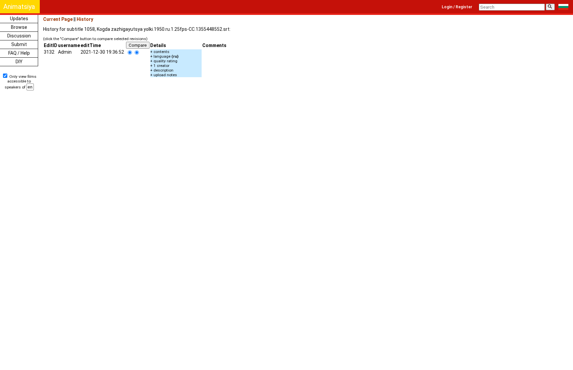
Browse (19, 27)
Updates (19, 18)
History (85, 19)
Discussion (19, 35)
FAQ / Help (19, 53)
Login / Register (457, 7)
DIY (19, 61)
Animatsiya (19, 7)
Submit (19, 44)
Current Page (58, 19)
